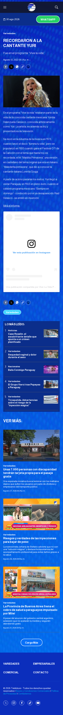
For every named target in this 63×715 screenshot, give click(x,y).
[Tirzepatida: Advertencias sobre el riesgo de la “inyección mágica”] (51, 399)
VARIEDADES (11, 663)
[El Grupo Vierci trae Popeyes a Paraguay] (51, 384)
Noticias (12, 330)
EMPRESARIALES (44, 663)
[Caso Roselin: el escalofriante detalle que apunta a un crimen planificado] (51, 333)
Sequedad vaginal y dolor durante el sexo (22, 356)
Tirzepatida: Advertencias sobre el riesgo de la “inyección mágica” (22, 403)
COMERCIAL (11, 672)
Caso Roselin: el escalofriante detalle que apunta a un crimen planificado (22, 338)
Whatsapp (48, 19)
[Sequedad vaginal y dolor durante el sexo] (51, 354)
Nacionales (14, 366)
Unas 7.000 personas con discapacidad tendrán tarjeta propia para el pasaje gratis (30, 473)
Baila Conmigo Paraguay (21, 370)
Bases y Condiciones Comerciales (33, 691)
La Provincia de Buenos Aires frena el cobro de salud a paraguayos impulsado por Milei (30, 610)
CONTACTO (40, 672)
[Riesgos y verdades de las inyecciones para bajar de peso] (31, 514)
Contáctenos (24, 693)
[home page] (31, 7)
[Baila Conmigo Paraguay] (51, 369)
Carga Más (31, 642)
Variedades (9, 33)
